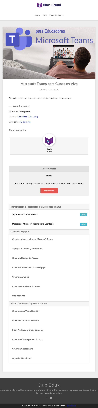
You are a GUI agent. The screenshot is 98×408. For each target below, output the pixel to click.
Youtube (51, 398)
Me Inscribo (49, 191)
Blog (45, 15)
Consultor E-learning (27, 117)
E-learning (25, 122)
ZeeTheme (71, 406)
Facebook (47, 398)
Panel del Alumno (56, 15)
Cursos (37, 15)
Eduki (45, 90)
